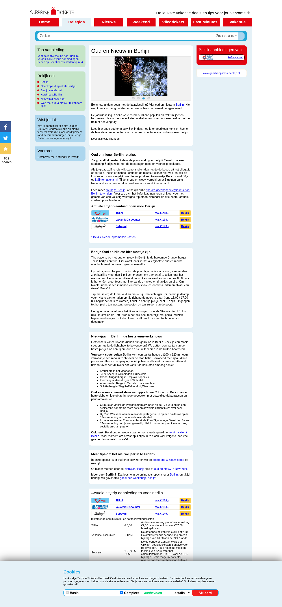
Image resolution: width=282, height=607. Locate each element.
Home (44, 22)
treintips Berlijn (115, 190)
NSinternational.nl (106, 179)
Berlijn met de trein (52, 90)
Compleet (143, 593)
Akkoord (205, 593)
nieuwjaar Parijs (134, 468)
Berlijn (44, 82)
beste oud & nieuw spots (168, 459)
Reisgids (76, 22)
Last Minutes (205, 22)
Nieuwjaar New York (53, 98)
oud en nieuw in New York (170, 468)
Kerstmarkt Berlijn (51, 94)
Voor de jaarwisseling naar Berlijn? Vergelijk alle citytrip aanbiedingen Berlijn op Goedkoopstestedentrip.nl (58, 59)
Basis (74, 593)
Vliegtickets (173, 22)
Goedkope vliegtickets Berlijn (58, 86)
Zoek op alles (225, 35)
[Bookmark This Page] (6, 148)
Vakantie (238, 22)
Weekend (141, 22)
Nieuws (109, 22)
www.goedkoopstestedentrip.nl (221, 73)
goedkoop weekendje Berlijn (137, 478)
